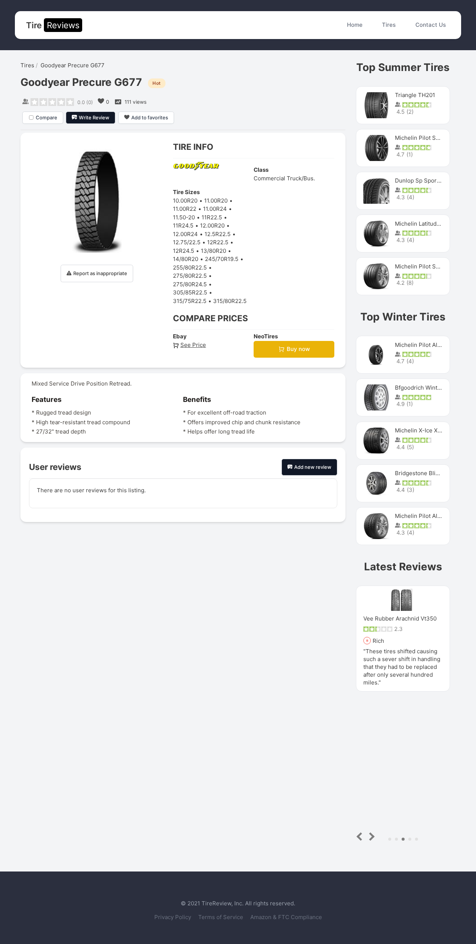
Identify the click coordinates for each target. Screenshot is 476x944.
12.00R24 (185, 234)
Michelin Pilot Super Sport (429, 266)
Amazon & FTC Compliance (286, 917)
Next (370, 836)
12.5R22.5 (218, 234)
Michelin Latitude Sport (425, 223)
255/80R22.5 (190, 267)
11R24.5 (183, 225)
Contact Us (430, 24)
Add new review (312, 467)
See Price (193, 344)
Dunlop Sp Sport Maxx (424, 180)
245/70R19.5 (221, 258)
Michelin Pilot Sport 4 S (426, 137)
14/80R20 (185, 258)
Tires (389, 24)
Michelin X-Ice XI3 (419, 430)
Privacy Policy (173, 917)
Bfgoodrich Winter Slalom (428, 387)
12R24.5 (183, 250)
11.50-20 (184, 217)
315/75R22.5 (189, 301)
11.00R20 (216, 200)
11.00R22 (184, 208)
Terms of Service (221, 917)
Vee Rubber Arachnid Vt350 (400, 618)
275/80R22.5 (190, 275)
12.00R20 (212, 225)
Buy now (298, 348)
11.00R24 (215, 208)
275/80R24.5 (190, 284)
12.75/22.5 (186, 242)
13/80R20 (213, 250)
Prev (361, 836)
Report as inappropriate (100, 273)
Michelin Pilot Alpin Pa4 (426, 515)
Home (355, 24)
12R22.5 (217, 242)
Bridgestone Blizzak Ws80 (429, 473)
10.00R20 (185, 200)
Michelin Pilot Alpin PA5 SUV (432, 344)
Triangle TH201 (415, 95)
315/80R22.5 (230, 301)
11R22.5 (212, 217)
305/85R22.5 (190, 292)
